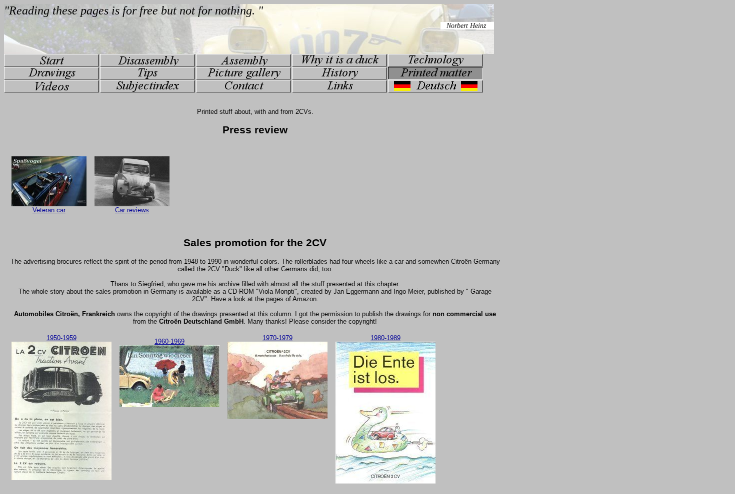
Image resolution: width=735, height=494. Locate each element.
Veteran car (49, 210)
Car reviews (132, 210)
